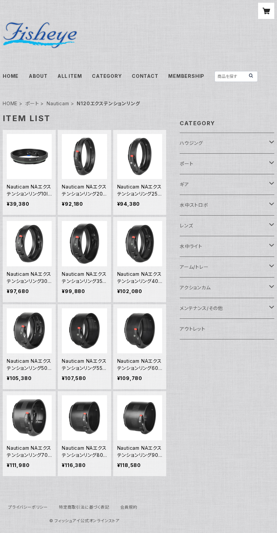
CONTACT (145, 76)
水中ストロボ (194, 205)
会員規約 (128, 507)
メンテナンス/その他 (201, 308)
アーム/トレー (194, 267)
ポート (32, 103)
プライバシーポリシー (28, 507)
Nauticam (58, 103)
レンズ (186, 225)
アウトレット (192, 329)
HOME (11, 76)
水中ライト (191, 246)
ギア (184, 184)
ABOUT (38, 76)
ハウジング (191, 143)
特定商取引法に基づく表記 (84, 507)
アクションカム (195, 287)
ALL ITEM (69, 76)
